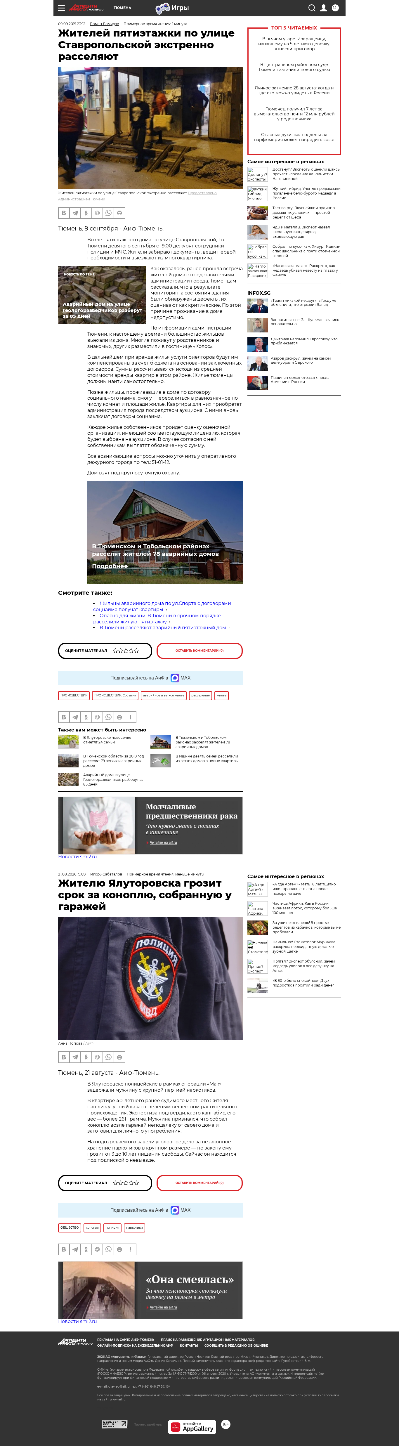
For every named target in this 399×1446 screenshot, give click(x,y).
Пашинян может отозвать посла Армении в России (300, 380)
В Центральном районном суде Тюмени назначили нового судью (294, 67)
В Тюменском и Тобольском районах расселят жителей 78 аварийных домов (155, 550)
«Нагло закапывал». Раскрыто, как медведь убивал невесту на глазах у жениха (305, 270)
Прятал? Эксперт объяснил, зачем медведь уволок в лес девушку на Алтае (304, 966)
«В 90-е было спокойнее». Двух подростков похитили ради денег (303, 982)
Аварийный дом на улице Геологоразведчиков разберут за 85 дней (113, 779)
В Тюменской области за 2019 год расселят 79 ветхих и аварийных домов (113, 761)
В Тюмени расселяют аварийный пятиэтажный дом (163, 627)
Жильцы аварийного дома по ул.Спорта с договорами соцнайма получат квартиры (162, 606)
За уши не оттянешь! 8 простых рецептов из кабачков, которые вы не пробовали (307, 927)
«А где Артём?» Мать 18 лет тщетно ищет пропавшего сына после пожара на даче (304, 889)
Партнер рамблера (148, 1424)
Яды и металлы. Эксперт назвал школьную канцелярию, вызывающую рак (301, 232)
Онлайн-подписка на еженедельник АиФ (135, 1346)
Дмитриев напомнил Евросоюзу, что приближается (304, 341)
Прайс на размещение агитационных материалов (208, 1340)
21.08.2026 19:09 (72, 874)
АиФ (89, 1043)
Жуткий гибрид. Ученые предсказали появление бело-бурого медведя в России (307, 193)
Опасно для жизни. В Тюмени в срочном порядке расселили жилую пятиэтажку (157, 619)
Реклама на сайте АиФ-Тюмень (125, 1340)
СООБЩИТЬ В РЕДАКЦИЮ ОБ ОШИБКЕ (236, 1346)
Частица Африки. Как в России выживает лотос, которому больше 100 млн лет (305, 908)
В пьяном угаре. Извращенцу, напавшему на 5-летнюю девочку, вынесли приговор (294, 44)
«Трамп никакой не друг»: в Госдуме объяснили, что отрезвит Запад (303, 303)
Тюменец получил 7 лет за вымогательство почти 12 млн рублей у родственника (294, 114)
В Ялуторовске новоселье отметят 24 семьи (107, 739)
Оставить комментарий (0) (200, 651)
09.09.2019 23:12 (71, 24)
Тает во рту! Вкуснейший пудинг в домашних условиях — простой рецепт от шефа (304, 212)
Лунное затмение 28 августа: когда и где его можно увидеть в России (294, 91)
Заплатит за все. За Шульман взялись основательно (305, 322)
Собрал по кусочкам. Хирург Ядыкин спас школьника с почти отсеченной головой (306, 251)
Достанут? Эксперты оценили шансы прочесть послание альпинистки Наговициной (306, 174)
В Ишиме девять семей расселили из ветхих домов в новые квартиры (207, 758)
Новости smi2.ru (77, 856)
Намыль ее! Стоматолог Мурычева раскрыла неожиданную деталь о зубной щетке (304, 946)
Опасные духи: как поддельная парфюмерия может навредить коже (294, 137)
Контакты (189, 1346)
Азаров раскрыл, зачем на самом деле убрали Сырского (301, 360)
